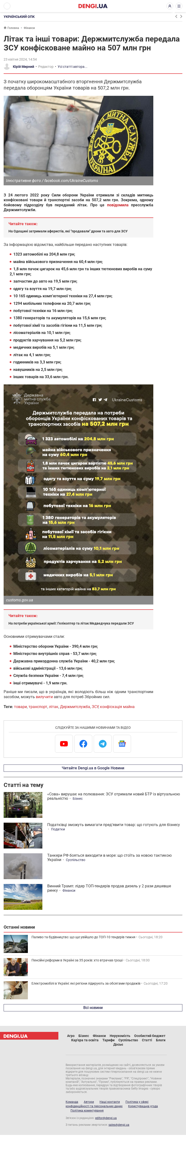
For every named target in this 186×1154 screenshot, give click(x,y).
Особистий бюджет (149, 1036)
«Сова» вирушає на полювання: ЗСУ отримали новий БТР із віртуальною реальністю (113, 796)
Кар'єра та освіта (85, 1040)
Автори (89, 1102)
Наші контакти (110, 1102)
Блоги (160, 1040)
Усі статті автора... (72, 67)
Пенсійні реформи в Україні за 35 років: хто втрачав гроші (77, 960)
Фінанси (29, 28)
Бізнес (78, 798)
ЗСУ (95, 706)
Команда (72, 1102)
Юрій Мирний (23, 67)
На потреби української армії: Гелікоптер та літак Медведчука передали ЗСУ (71, 623)
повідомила (118, 205)
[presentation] (176, 16)
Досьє (118, 1044)
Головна (13, 28)
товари (20, 706)
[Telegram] (103, 744)
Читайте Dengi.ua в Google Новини (93, 768)
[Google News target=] (122, 744)
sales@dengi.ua (118, 1124)
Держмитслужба (75, 706)
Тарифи (108, 1040)
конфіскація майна (117, 706)
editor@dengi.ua (106, 1118)
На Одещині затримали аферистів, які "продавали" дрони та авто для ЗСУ (68, 231)
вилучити (44, 697)
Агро (71, 1036)
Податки (58, 829)
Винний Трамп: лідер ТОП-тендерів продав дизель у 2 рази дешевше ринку (109, 888)
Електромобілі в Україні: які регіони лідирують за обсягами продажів (85, 983)
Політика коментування (87, 1110)
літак (53, 706)
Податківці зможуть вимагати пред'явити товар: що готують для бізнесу (113, 824)
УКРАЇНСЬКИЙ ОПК (19, 17)
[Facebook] (83, 744)
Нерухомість (120, 1036)
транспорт (38, 706)
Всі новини (93, 1007)
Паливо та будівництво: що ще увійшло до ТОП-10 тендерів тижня (83, 937)
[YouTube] (64, 744)
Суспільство (75, 860)
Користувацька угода (143, 1106)
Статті (147, 1040)
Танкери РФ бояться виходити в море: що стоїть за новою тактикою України (109, 857)
